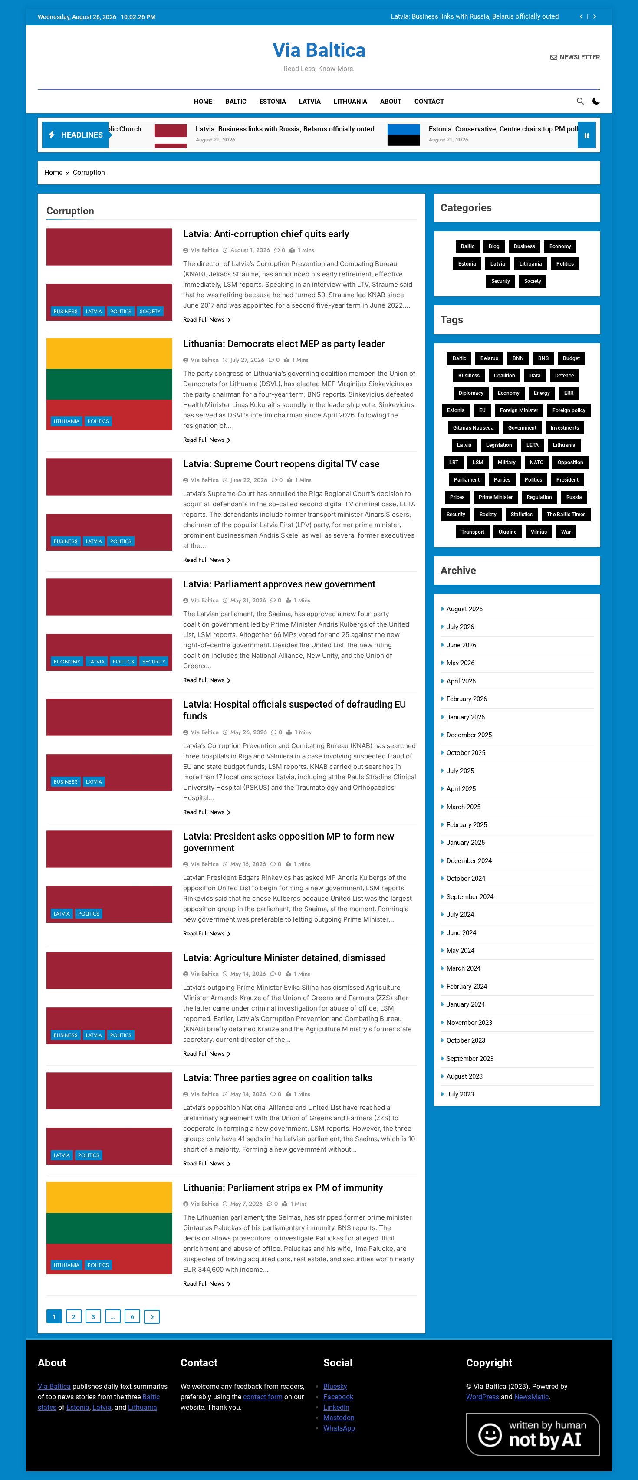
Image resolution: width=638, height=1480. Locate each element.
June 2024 (461, 933)
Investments (565, 428)
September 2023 (470, 1059)
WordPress (482, 1397)
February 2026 (467, 699)
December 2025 (469, 735)
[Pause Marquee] (587, 135)
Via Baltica (319, 50)
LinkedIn (336, 1407)
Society (150, 311)
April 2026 (461, 681)
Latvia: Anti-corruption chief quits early (266, 234)
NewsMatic (531, 1397)
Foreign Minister (519, 410)
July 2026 (460, 627)
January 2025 (466, 843)
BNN (518, 358)
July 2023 (460, 1094)
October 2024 (466, 879)
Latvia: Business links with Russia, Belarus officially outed (475, 16)
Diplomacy (471, 393)
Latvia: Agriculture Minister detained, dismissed (284, 957)
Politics (121, 311)
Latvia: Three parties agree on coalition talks (277, 1078)
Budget (571, 358)
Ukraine (507, 532)
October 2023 (466, 1040)
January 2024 (466, 1004)
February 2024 (467, 987)
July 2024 (460, 915)
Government (522, 428)
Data (535, 376)
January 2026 (466, 717)
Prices (457, 497)
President (567, 480)
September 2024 (470, 897)
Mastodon (339, 1418)
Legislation (499, 445)
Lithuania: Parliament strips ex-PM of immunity (283, 1187)
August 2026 (465, 609)
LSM (478, 462)
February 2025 (467, 825)
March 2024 (463, 968)
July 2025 (460, 771)
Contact (429, 101)
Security (153, 662)
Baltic (236, 101)
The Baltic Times (566, 515)
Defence (564, 376)
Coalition (504, 376)
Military (507, 462)
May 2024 (460, 951)
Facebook (338, 1397)
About (390, 101)
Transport (472, 532)
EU (482, 410)
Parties (502, 480)
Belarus (489, 358)
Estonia (273, 101)
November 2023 (469, 1023)
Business (66, 311)
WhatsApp (339, 1428)
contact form (263, 1397)
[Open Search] (580, 101)
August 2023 (465, 1076)
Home (203, 101)
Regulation (539, 497)
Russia (574, 497)
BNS (543, 358)
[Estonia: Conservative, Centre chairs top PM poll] (364, 140)
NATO (536, 462)
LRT (453, 462)
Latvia (310, 101)
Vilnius (539, 532)
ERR (568, 393)
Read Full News (203, 319)
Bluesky (335, 1386)
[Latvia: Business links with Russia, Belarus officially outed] (131, 140)
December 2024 (469, 861)
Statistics (522, 515)
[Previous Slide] (581, 16)
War (566, 532)
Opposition (570, 462)
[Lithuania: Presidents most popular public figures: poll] (567, 140)
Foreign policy (568, 410)
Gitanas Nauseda (473, 428)
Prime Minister (496, 497)
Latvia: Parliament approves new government (279, 584)
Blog (494, 246)
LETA (532, 445)
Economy (67, 662)
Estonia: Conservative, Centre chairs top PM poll (463, 129)
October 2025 (466, 753)
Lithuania (350, 101)
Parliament (467, 480)
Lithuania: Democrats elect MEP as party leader (284, 343)
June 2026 (461, 645)
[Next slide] (594, 16)
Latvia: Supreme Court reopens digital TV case (281, 464)
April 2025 (461, 789)
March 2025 (463, 807)
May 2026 (460, 663)
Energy (542, 393)
